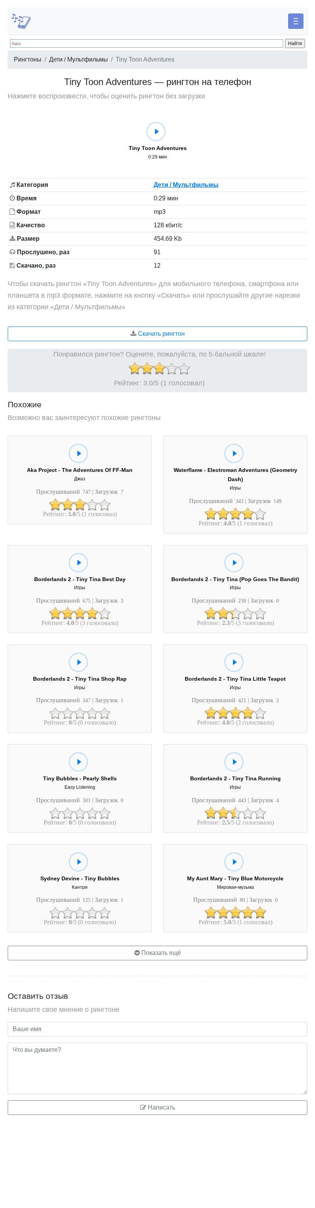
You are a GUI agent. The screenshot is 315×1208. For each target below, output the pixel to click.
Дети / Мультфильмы (78, 59)
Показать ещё (160, 953)
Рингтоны (27, 59)
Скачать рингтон (160, 333)
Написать (160, 1107)
